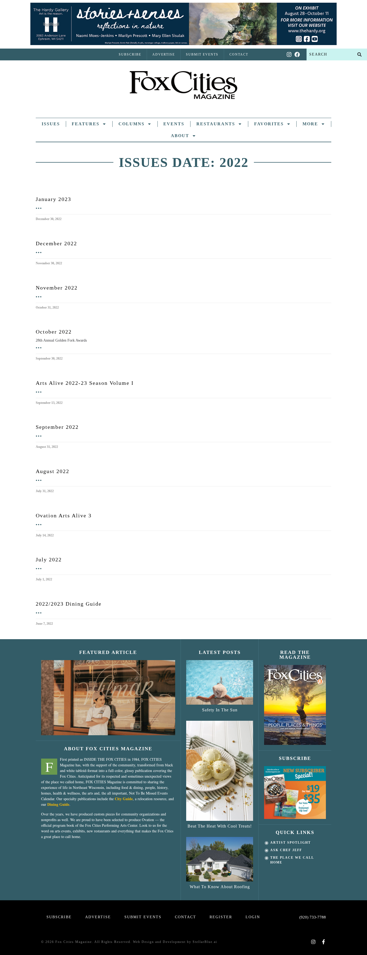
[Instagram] (289, 54)
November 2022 (57, 288)
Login (253, 917)
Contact (238, 54)
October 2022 (54, 332)
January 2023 (53, 199)
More (310, 124)
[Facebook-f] (323, 941)
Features (85, 124)
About (180, 135)
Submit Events (202, 54)
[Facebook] (297, 54)
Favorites (269, 124)
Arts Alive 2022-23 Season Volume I (85, 383)
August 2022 (52, 471)
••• (39, 208)
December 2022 (56, 243)
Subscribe (130, 54)
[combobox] (329, 54)
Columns (131, 124)
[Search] (359, 54)
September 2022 (57, 427)
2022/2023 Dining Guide (69, 604)
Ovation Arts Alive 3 (64, 515)
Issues (51, 124)
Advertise (163, 54)
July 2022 (49, 559)
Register (221, 917)
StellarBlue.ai (205, 942)
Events (173, 124)
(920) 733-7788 (312, 917)
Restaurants (215, 124)
